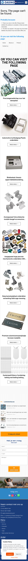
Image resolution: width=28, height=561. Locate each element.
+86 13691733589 (6, 510)
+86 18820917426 (6, 508)
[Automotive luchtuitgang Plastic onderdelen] (14, 122)
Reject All (18, 554)
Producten (4, 526)
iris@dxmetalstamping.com (8, 513)
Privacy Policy (14, 557)
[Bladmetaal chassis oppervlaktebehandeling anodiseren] (14, 162)
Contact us (5, 46)
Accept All (9, 554)
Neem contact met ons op (8, 533)
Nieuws (3, 528)
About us (11, 43)
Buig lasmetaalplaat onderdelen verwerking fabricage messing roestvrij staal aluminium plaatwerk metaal (14, 297)
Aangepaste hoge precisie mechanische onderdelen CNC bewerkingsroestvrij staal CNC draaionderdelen (14, 258)
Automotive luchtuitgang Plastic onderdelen (14, 139)
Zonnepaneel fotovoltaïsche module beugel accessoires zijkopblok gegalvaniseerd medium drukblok (14, 218)
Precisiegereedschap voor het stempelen (14, 99)
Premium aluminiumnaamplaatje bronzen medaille (14, 337)
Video (3, 530)
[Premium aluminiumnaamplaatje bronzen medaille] (14, 320)
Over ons (4, 524)
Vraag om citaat (14, 434)
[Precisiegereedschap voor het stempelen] (14, 83)
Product (19, 43)
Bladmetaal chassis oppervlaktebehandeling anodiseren (14, 179)
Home (4, 43)
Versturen (14, 470)
